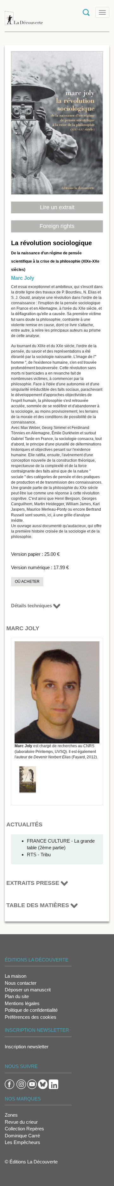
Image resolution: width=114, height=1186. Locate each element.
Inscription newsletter (26, 1046)
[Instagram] (21, 1083)
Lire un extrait (57, 207)
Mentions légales (22, 1003)
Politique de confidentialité (31, 1010)
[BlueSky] (43, 1083)
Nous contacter (20, 983)
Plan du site (17, 996)
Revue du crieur (21, 1122)
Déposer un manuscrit (28, 989)
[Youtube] (32, 1083)
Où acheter (27, 581)
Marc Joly (22, 278)
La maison (15, 976)
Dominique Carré (22, 1135)
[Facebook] (9, 1083)
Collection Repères (24, 1128)
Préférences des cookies (30, 1017)
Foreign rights (57, 226)
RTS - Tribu (39, 854)
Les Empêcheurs (22, 1142)
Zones (11, 1115)
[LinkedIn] (53, 1083)
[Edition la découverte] (24, 15)
